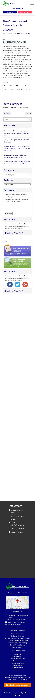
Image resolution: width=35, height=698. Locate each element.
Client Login (24, 679)
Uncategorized (26, 33)
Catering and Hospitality (17, 659)
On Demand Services (17, 636)
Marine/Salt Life (17, 667)
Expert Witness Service (17, 645)
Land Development (17, 663)
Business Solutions (11, 677)
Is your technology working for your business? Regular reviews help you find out (16, 133)
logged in (14, 108)
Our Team (28, 677)
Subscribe (8, 214)
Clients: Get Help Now (24, 12)
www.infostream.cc (17, 532)
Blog (9, 679)
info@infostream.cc (17, 525)
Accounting (17, 654)
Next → (28, 113)
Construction (17, 661)
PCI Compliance (17, 647)
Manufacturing (17, 665)
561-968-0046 (18, 8)
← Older (6, 113)
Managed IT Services (17, 634)
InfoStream (17, 33)
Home (11, 676)
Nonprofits (17, 670)
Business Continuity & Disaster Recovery (17, 638)
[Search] (29, 120)
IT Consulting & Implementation (17, 640)
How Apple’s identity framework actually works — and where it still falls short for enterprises (17, 148)
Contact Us (10, 12)
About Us (21, 677)
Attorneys (17, 656)
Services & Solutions (20, 676)
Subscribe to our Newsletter (18, 685)
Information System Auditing (17, 643)
